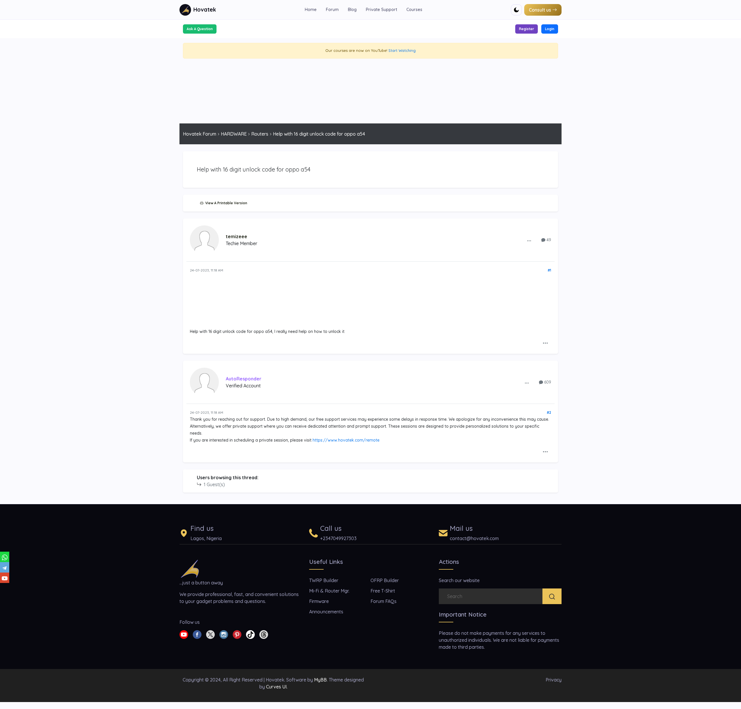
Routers (259, 134)
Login (549, 29)
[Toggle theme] (516, 9)
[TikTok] (250, 634)
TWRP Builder (323, 580)
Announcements (326, 612)
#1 (549, 270)
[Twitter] (210, 634)
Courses (414, 9)
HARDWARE (234, 134)
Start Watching (402, 50)
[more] (529, 240)
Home (311, 9)
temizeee (236, 236)
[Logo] (189, 568)
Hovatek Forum (199, 134)
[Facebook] (197, 634)
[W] (4, 557)
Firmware (319, 601)
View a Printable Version (225, 203)
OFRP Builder (384, 580)
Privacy (554, 680)
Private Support (381, 9)
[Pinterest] (237, 634)
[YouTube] (4, 578)
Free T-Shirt (382, 591)
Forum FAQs (383, 601)
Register (526, 29)
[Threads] (263, 634)
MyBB (320, 680)
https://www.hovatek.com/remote (346, 440)
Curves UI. (276, 687)
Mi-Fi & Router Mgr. (329, 591)
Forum (332, 9)
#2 (549, 412)
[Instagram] (223, 634)
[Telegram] (4, 567)
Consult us (540, 10)
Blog (352, 9)
